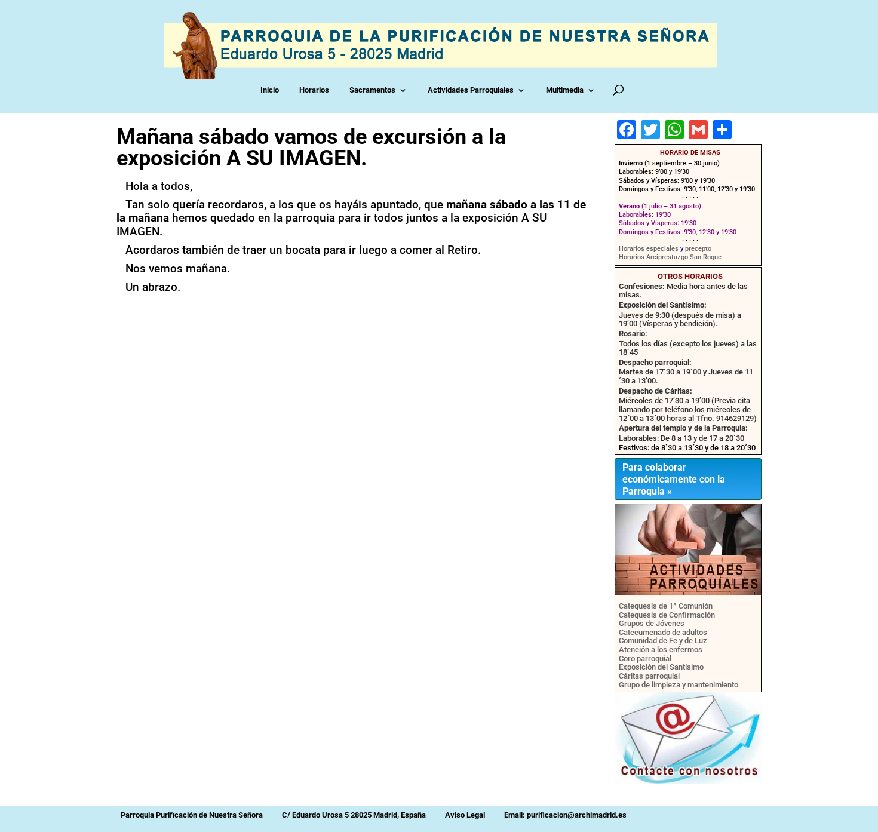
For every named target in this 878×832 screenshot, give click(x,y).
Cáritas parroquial (649, 675)
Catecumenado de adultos (663, 632)
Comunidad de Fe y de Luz (663, 640)
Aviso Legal (465, 814)
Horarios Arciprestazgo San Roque (670, 257)
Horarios (316, 89)
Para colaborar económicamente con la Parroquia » (673, 479)
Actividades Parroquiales (473, 89)
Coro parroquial (645, 658)
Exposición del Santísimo (661, 666)
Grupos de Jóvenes (651, 623)
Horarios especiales (649, 249)
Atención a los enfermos (660, 649)
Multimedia (567, 89)
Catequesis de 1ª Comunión (666, 605)
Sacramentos (374, 89)
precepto (698, 249)
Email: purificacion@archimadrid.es (565, 814)
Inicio (272, 89)
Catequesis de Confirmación (667, 614)
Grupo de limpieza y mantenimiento (678, 684)
